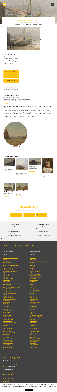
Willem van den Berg (34, 264)
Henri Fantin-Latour (34, 280)
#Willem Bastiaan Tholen (11, 87)
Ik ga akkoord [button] (29, 390)
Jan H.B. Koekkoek (7, 294)
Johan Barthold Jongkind (8, 278)
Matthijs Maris (6, 306)
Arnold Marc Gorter (34, 286)
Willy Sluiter (32, 325)
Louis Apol (5, 259)
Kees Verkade (33, 334)
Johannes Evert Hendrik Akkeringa (10, 258)
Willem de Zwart (33, 347)
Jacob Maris (5, 305)
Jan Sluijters (32, 327)
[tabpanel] (23, 38)
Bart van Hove (6, 272)
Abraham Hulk (6, 274)
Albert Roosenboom (7, 321)
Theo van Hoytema (34, 299)
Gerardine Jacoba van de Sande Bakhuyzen (39, 261)
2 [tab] (22, 50)
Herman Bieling (33, 265)
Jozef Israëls (5, 277)
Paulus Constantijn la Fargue (9, 269)
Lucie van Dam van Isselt (35, 275)
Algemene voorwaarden (8, 378)
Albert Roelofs (6, 316)
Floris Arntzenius (33, 259)
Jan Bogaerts (32, 268)
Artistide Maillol (33, 308)
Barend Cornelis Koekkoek (8, 291)
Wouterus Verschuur (7, 341)
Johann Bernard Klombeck (8, 289)
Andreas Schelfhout (7, 328)
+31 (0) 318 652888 (11, 71)
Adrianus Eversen (7, 268)
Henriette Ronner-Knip (8, 319)
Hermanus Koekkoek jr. (8, 297)
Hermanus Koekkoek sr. (8, 296)
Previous (6, 39)
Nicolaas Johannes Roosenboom (10, 322)
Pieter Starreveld (33, 330)
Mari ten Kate (6, 283)
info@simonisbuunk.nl (16, 215)
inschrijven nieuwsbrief (8, 372)
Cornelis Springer (6, 337)
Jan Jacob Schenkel (7, 331)
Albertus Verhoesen (7, 340)
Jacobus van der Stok (7, 338)
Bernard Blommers (7, 264)
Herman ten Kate (6, 281)
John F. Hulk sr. (6, 275)
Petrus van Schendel (7, 330)
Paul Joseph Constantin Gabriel (10, 271)
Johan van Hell (33, 293)
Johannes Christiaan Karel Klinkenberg (11, 287)
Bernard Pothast (6, 312)
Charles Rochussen (7, 315)
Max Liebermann (33, 306)
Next (40, 39)
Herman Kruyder (33, 305)
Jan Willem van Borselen (35, 269)
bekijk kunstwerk (7, 170)
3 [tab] (25, 50)
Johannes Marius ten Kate (8, 284)
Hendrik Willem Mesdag (8, 310)
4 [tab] (27, 50)
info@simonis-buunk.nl (8, 369)
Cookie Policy (6, 381)
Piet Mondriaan (33, 310)
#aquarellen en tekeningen (11, 89)
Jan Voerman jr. (33, 335)
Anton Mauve (6, 309)
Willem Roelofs (6, 318)
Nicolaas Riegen (6, 313)
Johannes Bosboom (7, 262)
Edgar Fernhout (33, 281)
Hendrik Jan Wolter (34, 344)
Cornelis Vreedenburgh (35, 338)
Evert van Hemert (33, 291)
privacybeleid (27, 388)
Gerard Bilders (6, 261)
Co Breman (32, 272)
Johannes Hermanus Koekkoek (9, 293)
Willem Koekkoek (6, 300)
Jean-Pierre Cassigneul (35, 274)
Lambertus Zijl (33, 346)
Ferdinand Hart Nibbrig (35, 290)
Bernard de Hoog (33, 296)
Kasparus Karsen (6, 280)
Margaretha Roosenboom (8, 324)
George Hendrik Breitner (35, 271)
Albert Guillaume (33, 287)
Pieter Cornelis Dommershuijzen (10, 267)
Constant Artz (33, 258)
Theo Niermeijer (33, 312)
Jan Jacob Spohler (7, 334)
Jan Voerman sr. (33, 337)
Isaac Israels (32, 300)
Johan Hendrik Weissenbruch (9, 346)
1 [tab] (20, 50)
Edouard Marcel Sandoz (35, 324)
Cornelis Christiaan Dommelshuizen (10, 265)
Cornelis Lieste (6, 303)
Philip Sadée (5, 325)
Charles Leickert (6, 302)
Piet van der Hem (33, 297)
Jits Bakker (32, 262)
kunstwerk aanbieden (8, 374)
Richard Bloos (33, 267)
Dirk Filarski (32, 283)
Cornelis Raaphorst (34, 322)
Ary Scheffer (5, 327)
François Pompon (33, 321)
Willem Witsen (33, 343)
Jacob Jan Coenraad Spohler (9, 335)
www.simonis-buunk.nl (8, 367)
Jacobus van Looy (33, 313)
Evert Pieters (32, 319)
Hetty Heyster (33, 294)
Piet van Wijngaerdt (34, 341)
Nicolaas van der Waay (35, 340)
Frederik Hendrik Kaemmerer (36, 315)
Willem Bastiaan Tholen (35, 331)
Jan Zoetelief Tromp (7, 347)
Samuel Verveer (6, 344)
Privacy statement (7, 380)
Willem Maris (6, 308)
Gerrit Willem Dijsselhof (35, 277)
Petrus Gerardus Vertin (8, 343)
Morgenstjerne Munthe (35, 318)
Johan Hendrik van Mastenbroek (37, 316)
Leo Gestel (32, 284)
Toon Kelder (32, 303)
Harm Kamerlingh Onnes (35, 302)
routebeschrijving (42, 215)
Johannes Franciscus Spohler (9, 332)
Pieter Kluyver (6, 290)
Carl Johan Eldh (33, 278)
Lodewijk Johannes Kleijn (8, 286)
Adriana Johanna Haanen (35, 289)
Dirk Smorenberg (33, 328)
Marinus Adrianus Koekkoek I (9, 299)
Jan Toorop (32, 332)
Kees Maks (32, 309)
